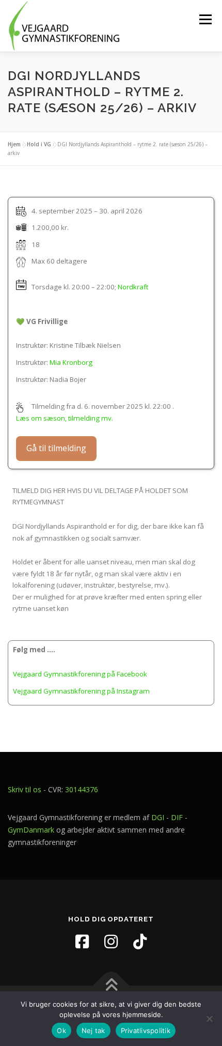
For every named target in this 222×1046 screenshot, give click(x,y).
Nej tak (93, 1030)
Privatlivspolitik (145, 1030)
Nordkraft (133, 286)
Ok (61, 1030)
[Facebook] (82, 941)
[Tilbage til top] (111, 985)
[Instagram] (111, 941)
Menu (205, 19)
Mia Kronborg (71, 362)
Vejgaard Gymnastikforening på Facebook (80, 674)
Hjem (14, 144)
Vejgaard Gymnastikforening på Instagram (81, 691)
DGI (157, 817)
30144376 (81, 789)
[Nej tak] (209, 1018)
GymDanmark (31, 830)
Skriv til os (24, 789)
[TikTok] (140, 941)
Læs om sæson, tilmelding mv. (64, 418)
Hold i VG (39, 144)
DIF (177, 817)
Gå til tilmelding (56, 448)
